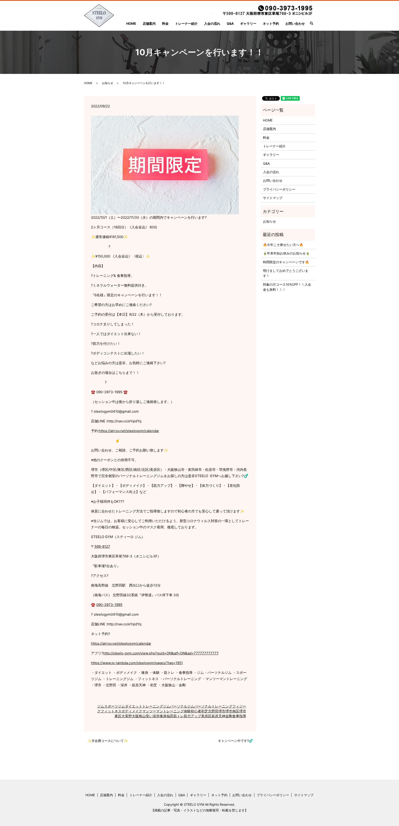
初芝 (204, 711)
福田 (169, 716)
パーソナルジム (182, 706)
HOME (131, 23)
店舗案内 (149, 23)
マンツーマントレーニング (163, 711)
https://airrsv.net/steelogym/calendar (129, 431)
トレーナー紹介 (186, 23)
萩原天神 (218, 716)
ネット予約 (271, 23)
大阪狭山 (139, 716)
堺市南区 (232, 711)
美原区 (206, 716)
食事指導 (239, 716)
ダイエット (133, 706)
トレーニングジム (156, 706)
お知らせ (107, 83)
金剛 (228, 716)
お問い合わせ (295, 23)
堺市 (221, 711)
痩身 (163, 716)
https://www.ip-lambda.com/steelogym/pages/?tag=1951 (137, 663)
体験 (187, 711)
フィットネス (111, 711)
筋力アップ (192, 716)
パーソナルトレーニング (213, 706)
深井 (156, 716)
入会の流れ (212, 23)
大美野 (126, 716)
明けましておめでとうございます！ (285, 273)
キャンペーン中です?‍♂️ (235, 741)
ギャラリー (248, 23)
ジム (100, 706)
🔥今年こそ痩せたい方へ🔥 (283, 245)
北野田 (213, 711)
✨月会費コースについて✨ (108, 741)
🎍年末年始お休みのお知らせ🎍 (286, 253)
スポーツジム (114, 706)
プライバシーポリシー (279, 189)
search (313, 24)
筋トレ (178, 716)
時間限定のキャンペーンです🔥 (286, 262)
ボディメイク (131, 711)
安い (149, 716)
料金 (165, 23)
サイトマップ (272, 198)
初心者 (196, 711)
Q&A (230, 23)
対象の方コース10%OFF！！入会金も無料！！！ (287, 286)
